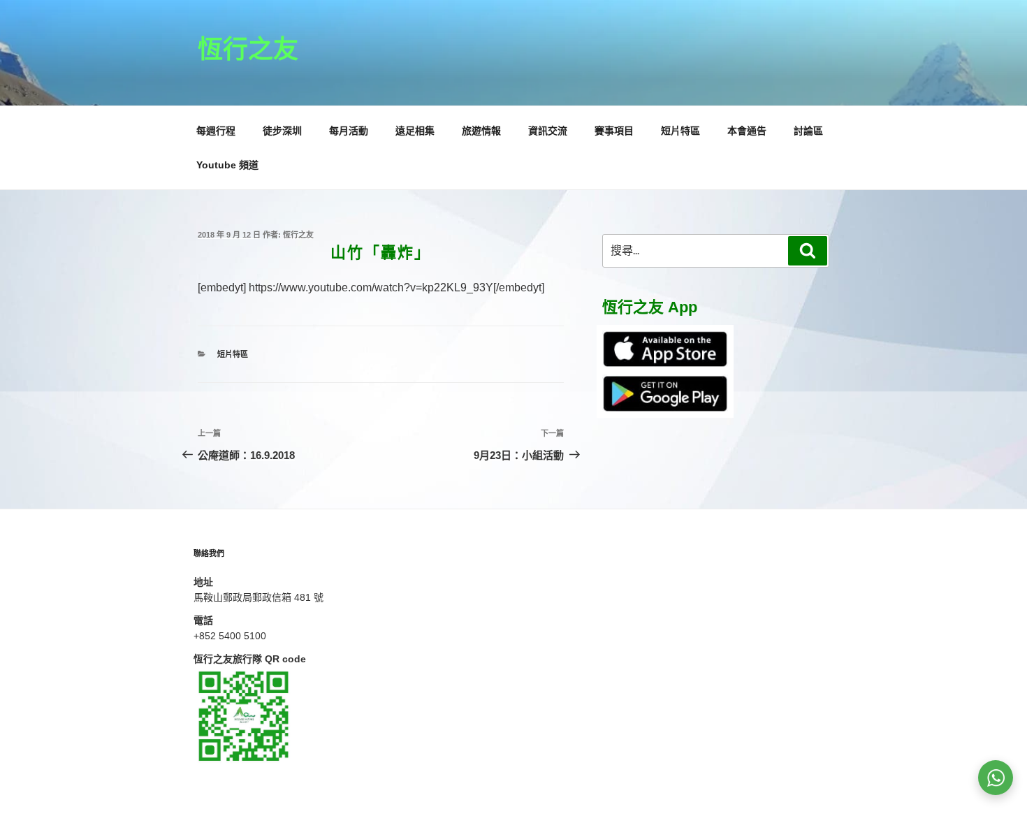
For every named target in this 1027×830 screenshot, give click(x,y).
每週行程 (215, 130)
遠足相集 (415, 130)
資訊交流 (547, 130)
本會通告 (746, 130)
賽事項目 (614, 130)
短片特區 (680, 130)
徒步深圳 (282, 130)
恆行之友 (248, 49)
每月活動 (348, 130)
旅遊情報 (481, 130)
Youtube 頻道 (227, 164)
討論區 (808, 130)
